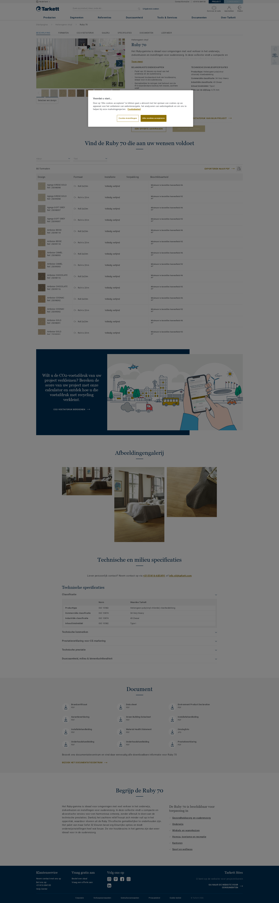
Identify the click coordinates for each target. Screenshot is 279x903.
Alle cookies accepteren (153, 118)
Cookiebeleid (134, 109)
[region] (140, 108)
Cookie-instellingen (128, 118)
